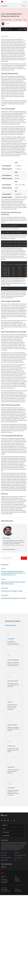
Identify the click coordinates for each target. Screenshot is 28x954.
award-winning (13, 849)
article (14, 322)
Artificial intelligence (13, 660)
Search (24, 558)
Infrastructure (11, 746)
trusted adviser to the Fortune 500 (8, 846)
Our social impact (17, 857)
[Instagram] (14, 820)
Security (9, 702)
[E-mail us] (11, 29)
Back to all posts (5, 36)
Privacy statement (4, 889)
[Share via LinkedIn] (7, 29)
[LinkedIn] (2, 820)
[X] (11, 820)
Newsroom (16, 852)
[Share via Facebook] (5, 29)
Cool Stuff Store (18, 881)
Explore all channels (10, 625)
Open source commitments (19, 855)
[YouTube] (5, 820)
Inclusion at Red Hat (4, 881)
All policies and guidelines (5, 890)
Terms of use (17, 889)
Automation (10, 639)
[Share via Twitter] (9, 29)
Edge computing (12, 725)
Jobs (15, 860)
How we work (3, 855)
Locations (16, 877)
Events (2, 877)
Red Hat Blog (4, 6)
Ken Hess (7, 23)
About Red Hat (3, 876)
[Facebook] (8, 820)
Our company (4, 852)
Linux (25, 20)
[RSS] (25, 29)
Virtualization (11, 787)
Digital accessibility (18, 890)
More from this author (9, 549)
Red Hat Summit (4, 882)
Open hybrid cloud (12, 681)
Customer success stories (6, 857)
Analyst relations (4, 860)
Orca (15, 310)
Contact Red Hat (4, 879)
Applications (11, 767)
